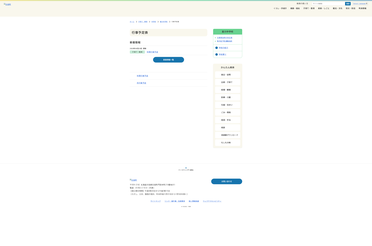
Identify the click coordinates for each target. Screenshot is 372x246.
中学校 (154, 21)
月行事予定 (141, 83)
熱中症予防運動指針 (224, 41)
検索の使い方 (302, 3)
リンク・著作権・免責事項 (175, 201)
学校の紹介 (223, 48)
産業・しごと (323, 8)
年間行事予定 (152, 52)
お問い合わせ (226, 181)
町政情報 (362, 8)
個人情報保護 (194, 201)
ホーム (132, 21)
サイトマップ (156, 201)
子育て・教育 (309, 8)
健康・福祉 (295, 8)
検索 (348, 3)
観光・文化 (337, 8)
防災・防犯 (350, 8)
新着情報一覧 (168, 60)
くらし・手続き (280, 8)
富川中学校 (164, 21)
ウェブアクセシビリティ (212, 201)
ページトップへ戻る (186, 170)
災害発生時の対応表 (224, 37)
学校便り (222, 54)
